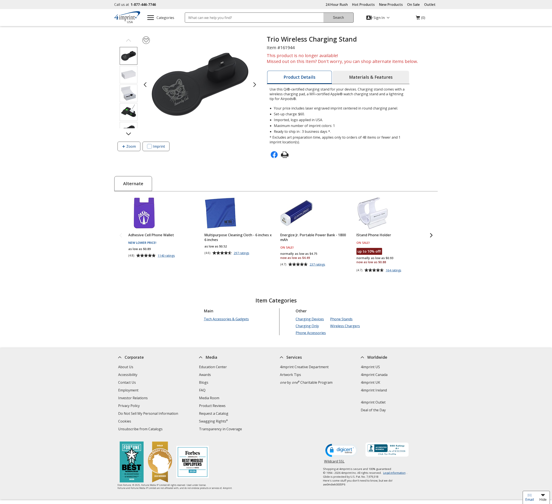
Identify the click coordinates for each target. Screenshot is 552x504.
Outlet (431, 4)
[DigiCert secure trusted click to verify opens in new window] (341, 451)
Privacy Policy (129, 406)
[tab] (299, 77)
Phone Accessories (311, 332)
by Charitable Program (306, 382)
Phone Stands (341, 319)
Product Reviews (212, 405)
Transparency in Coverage (221, 429)
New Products (391, 4)
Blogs (203, 382)
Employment (128, 390)
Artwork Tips (290, 374)
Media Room (209, 398)
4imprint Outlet (373, 402)
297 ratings (242, 253)
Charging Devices (310, 319)
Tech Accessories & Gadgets (226, 319)
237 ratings (318, 264)
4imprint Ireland (374, 390)
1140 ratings (167, 255)
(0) (420, 18)
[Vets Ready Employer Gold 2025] (160, 462)
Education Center (213, 367)
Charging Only (307, 326)
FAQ (202, 390)
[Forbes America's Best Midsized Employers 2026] (192, 462)
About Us (125, 367)
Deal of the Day (373, 410)
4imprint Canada (374, 374)
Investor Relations (133, 398)
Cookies (125, 422)
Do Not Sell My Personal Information (148, 414)
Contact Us (127, 382)
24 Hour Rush (337, 4)
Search (338, 17)
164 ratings (394, 270)
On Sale (413, 4)
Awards (205, 374)
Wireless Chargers (345, 326)
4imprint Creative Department (304, 367)
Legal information (394, 473)
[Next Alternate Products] (431, 235)
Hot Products (363, 4)
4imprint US (370, 367)
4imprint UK (370, 382)
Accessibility (127, 374)
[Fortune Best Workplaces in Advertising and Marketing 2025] (132, 462)
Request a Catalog (213, 413)
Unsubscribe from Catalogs (141, 429)
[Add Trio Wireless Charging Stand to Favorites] (146, 40)
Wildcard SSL (334, 463)
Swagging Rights (213, 421)
